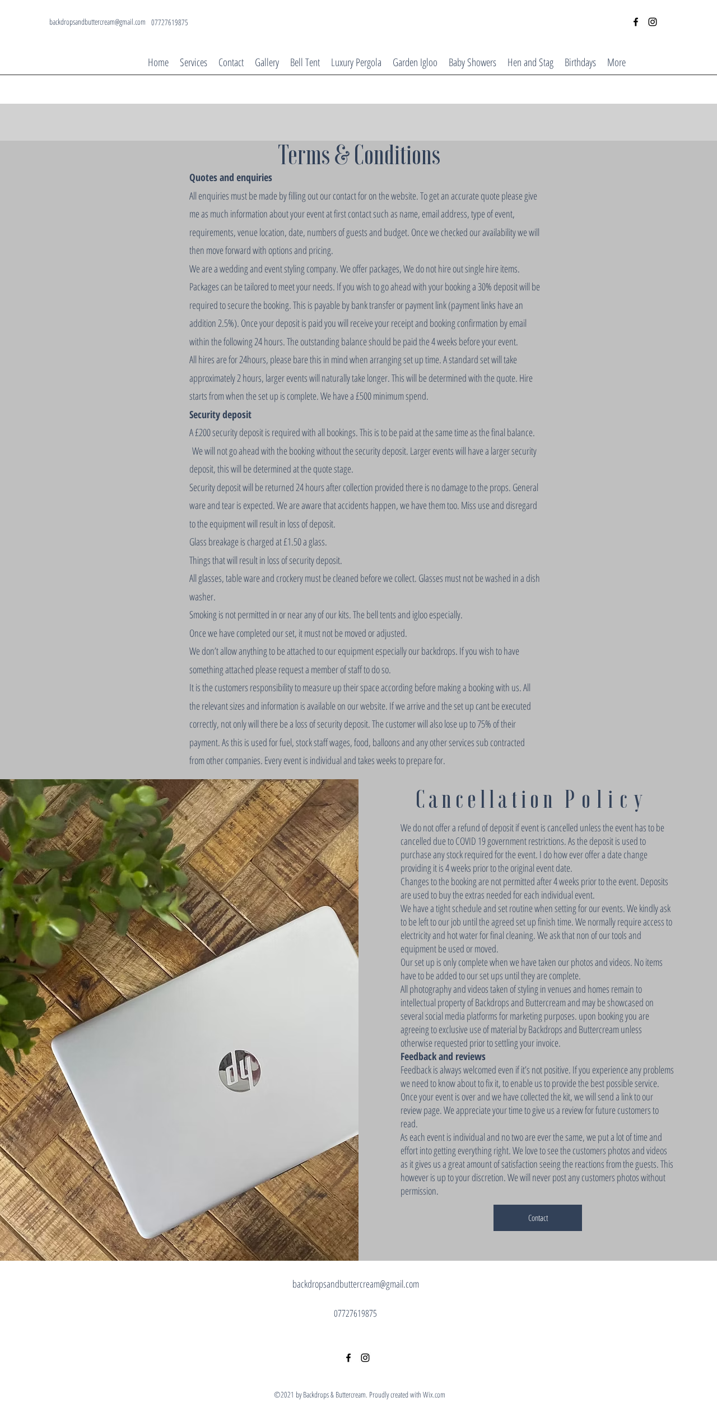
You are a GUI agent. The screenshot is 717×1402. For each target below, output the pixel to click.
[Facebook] (635, 21)
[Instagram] (652, 21)
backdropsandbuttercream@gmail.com (97, 21)
